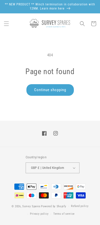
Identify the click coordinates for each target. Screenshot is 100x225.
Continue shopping (50, 90)
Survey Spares (31, 206)
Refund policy (79, 206)
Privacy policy (39, 213)
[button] (6, 23)
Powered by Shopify (53, 206)
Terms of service (64, 213)
